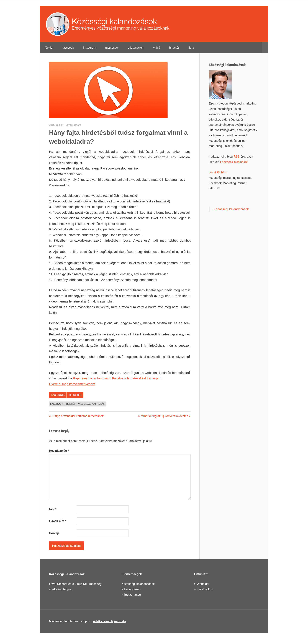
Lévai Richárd (73, 124)
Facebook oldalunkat (234, 162)
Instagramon (132, 594)
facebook (68, 47)
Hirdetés (75, 394)
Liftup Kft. (81, 584)
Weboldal (203, 584)
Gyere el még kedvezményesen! (72, 384)
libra (191, 47)
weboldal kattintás (91, 404)
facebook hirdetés (63, 404)
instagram (89, 47)
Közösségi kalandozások (231, 209)
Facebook (58, 394)
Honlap (54, 533)
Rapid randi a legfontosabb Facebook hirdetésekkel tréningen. (117, 378)
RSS (236, 156)
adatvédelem (136, 47)
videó (156, 47)
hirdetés (174, 47)
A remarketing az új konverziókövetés (163, 416)
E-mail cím (57, 521)
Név (53, 509)
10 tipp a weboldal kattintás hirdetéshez (77, 416)
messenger (112, 47)
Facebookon (132, 589)
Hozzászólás (59, 450)
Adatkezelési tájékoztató (109, 621)
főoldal (49, 47)
